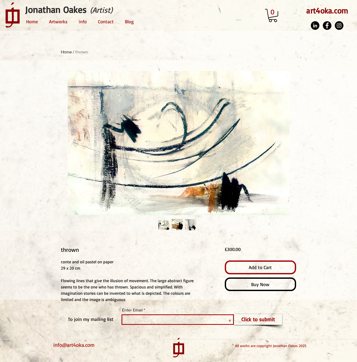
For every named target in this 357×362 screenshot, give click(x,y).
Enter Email (132, 310)
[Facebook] (327, 25)
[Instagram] (339, 25)
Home (66, 52)
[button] (273, 15)
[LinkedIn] (315, 25)
